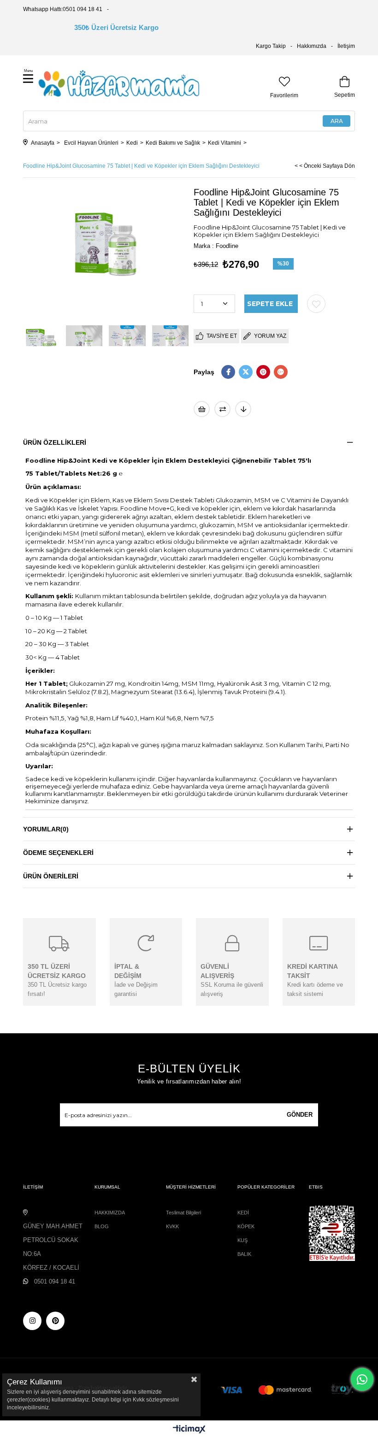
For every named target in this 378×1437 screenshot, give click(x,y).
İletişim (346, 46)
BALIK (244, 1254)
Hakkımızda (311, 46)
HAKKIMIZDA (109, 1212)
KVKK (172, 1226)
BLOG (101, 1226)
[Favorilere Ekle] (316, 303)
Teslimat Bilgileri (183, 1212)
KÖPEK (245, 1226)
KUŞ (242, 1240)
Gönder (300, 1114)
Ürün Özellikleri (54, 442)
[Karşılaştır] (222, 409)
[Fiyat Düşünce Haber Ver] (243, 409)
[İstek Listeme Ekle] (202, 409)
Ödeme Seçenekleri (58, 852)
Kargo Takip (271, 46)
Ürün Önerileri (50, 876)
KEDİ (243, 1212)
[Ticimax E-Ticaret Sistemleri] (189, 1430)
